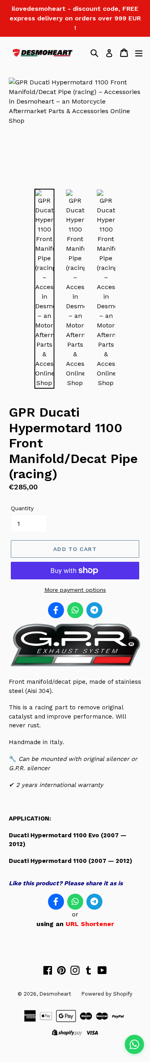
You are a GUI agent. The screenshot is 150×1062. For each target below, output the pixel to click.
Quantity (22, 508)
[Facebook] (56, 610)
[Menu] (138, 53)
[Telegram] (94, 610)
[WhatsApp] (75, 610)
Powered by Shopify (106, 994)
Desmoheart (55, 994)
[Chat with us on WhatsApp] (134, 1044)
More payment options (75, 590)
